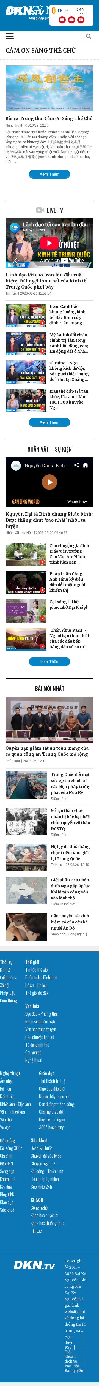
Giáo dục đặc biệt (52, 1088)
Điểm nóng (59, 799)
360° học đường (51, 1127)
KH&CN (37, 1200)
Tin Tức (11, 293)
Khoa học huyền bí (44, 1215)
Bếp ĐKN (6, 1163)
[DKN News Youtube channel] (62, 19)
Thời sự (56, 865)
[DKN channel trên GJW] (77, 10)
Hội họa (5, 1088)
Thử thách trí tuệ (52, 1081)
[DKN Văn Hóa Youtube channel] (80, 19)
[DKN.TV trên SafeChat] (54, 10)
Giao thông (8, 1000)
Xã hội (4, 985)
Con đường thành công (56, 1104)
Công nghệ (39, 1207)
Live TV (55, 210)
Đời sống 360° (11, 1148)
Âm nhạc (6, 1081)
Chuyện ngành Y (43, 1163)
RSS (68, 1347)
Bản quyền (74, 1370)
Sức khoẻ (7, 1209)
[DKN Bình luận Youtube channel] (71, 19)
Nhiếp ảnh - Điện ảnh (15, 1104)
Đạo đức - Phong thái (41, 1013)
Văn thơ (6, 1119)
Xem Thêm (50, 174)
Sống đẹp (7, 1171)
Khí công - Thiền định (47, 1171)
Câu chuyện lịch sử (39, 1037)
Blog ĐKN (7, 1194)
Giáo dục (47, 1073)
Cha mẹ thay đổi (51, 1111)
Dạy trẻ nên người (52, 1119)
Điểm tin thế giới (63, 904)
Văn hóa (32, 1006)
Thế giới (32, 962)
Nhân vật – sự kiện (50, 449)
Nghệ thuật (14, 125)
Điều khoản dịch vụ (71, 1357)
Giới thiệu (69, 1340)
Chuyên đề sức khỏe (46, 1156)
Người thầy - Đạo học (54, 1096)
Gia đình (6, 1156)
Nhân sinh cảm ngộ (40, 1021)
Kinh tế (5, 969)
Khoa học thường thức (48, 1223)
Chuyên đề (33, 1052)
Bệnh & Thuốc (42, 1148)
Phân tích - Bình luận (41, 977)
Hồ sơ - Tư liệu (36, 985)
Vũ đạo (5, 1127)
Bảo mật (72, 1366)
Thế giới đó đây (36, 993)
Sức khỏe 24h (41, 1186)
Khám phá (7, 1179)
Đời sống (7, 1140)
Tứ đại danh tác (37, 1044)
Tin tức (36, 1230)
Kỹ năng (6, 1186)
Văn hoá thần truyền (40, 1029)
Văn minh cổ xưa (12, 1111)
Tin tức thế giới (36, 969)
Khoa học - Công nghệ (68, 934)
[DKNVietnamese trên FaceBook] (60, 10)
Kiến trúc (7, 1096)
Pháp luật (13, 761)
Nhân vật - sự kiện (19, 533)
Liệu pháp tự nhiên (45, 1179)
